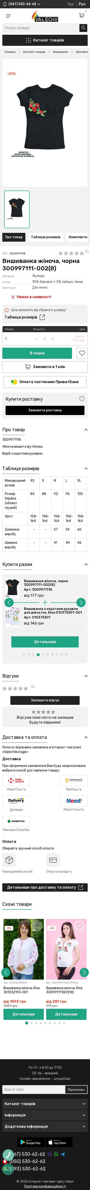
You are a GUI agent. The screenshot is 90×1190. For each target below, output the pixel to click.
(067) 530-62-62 (27, 1154)
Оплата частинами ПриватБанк (49, 382)
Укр (70, 4)
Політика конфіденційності (45, 1186)
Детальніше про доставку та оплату (41, 887)
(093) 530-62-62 (28, 1168)
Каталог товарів (48, 40)
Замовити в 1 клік (49, 367)
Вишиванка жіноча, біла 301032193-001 (21, 990)
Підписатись (76, 1089)
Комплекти (78, 237)
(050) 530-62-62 (27, 1161)
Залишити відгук (45, 700)
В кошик (37, 353)
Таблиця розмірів (45, 237)
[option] (17, 209)
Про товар (14, 237)
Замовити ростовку (45, 410)
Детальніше (45, 642)
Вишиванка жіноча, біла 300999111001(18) (64, 990)
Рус (82, 4)
